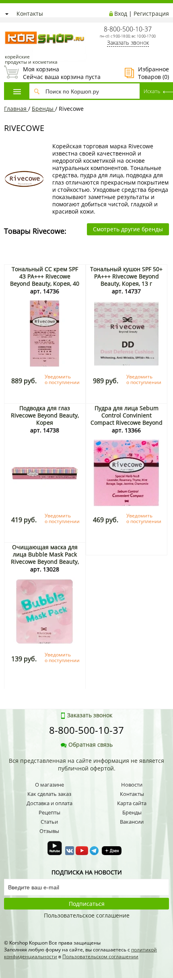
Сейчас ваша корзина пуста (52, 73)
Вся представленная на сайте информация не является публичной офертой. (86, 764)
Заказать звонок (128, 42)
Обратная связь (90, 744)
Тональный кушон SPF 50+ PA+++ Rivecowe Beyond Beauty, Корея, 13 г (126, 276)
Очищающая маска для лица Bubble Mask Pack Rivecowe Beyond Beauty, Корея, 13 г (45, 558)
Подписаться (87, 903)
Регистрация (151, 13)
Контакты (29, 13)
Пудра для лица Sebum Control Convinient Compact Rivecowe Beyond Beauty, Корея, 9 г (127, 419)
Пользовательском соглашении (100, 956)
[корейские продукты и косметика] (8, 26)
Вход (120, 13)
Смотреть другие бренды (128, 229)
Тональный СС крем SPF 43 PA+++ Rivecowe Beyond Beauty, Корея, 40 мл (44, 280)
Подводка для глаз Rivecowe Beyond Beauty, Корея (45, 415)
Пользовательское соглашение (87, 915)
